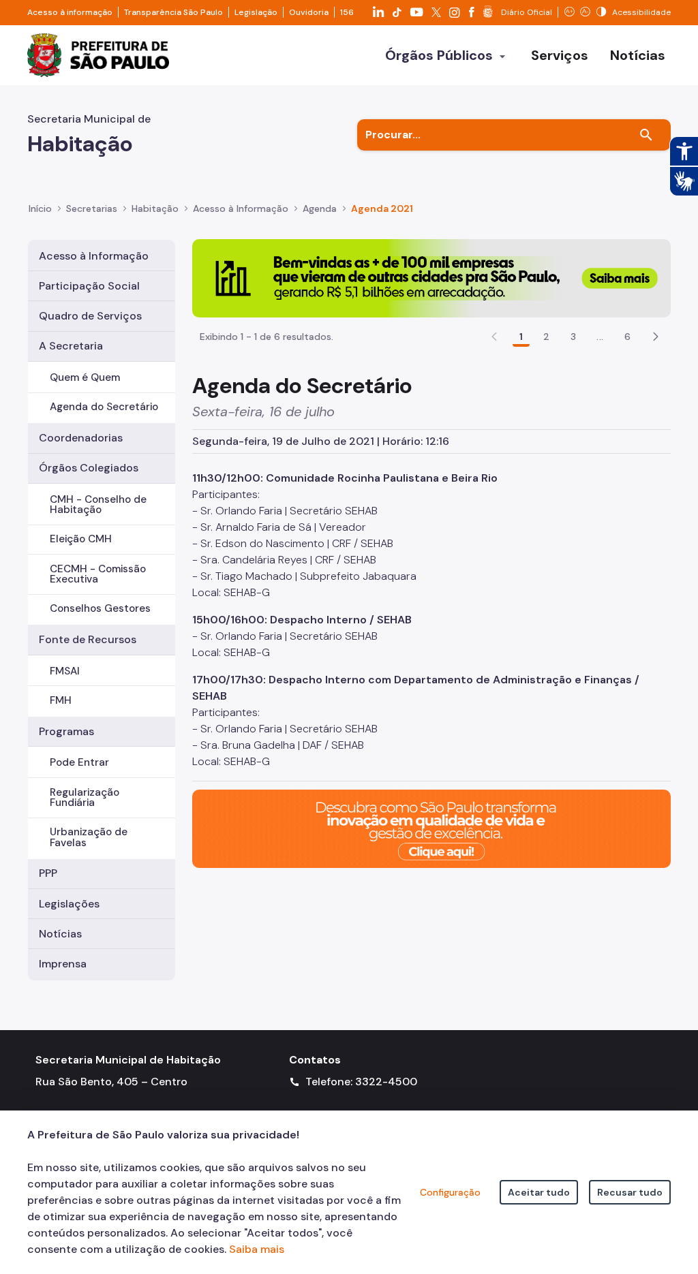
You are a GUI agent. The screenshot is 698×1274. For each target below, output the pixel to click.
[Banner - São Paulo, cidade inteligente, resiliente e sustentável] (431, 827)
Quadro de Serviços (90, 316)
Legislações (69, 904)
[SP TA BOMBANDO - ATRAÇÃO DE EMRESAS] (431, 277)
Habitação (155, 208)
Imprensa (63, 964)
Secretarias (91, 208)
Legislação (255, 12)
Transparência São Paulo (173, 12)
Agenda (320, 208)
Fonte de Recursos (87, 639)
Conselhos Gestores (100, 608)
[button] (655, 336)
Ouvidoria (309, 12)
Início (40, 208)
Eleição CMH (81, 539)
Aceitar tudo (539, 1192)
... (599, 336)
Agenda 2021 (382, 208)
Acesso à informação (69, 12)
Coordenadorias (81, 438)
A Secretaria (71, 346)
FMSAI (65, 671)
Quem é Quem (85, 377)
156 (347, 12)
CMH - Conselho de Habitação (98, 504)
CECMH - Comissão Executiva (98, 574)
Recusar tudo (630, 1192)
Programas (66, 731)
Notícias (60, 934)
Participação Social (89, 286)
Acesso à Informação (240, 208)
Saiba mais (256, 1249)
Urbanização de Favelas (88, 837)
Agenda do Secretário (104, 407)
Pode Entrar (79, 762)
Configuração (450, 1192)
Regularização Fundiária (84, 797)
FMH (61, 700)
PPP (48, 873)
